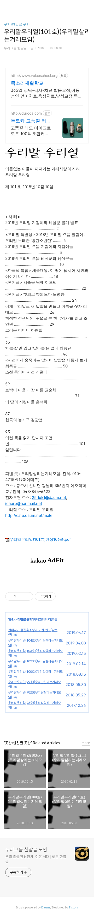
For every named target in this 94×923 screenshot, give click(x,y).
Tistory (73, 907)
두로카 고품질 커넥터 (31, 121)
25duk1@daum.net (49, 497)
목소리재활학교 (27, 83)
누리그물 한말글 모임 (26, 850)
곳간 (11, 619)
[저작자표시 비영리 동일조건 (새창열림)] (63, 596)
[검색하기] (87, 6)
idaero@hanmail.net (23, 503)
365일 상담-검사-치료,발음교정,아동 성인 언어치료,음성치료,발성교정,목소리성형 (46, 93)
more (86, 743)
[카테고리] (6, 6)
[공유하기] (20, 596)
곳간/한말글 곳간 (17, 24)
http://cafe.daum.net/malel (29, 515)
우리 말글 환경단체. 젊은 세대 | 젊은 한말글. (35, 859)
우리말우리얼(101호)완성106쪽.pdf (40, 539)
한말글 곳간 (24, 619)
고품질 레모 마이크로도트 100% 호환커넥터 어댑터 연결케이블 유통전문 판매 (31, 130)
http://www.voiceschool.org (34, 75)
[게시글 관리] (27, 596)
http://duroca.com (26, 113)
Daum (45, 907)
